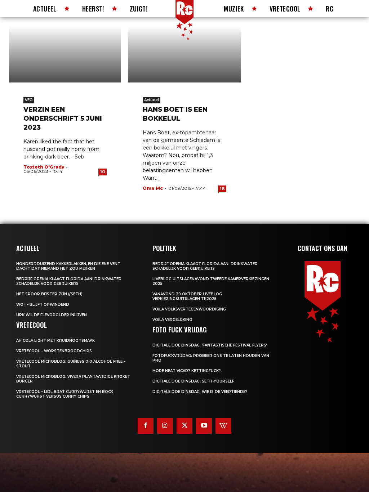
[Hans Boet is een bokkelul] (184, 54)
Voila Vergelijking (172, 319)
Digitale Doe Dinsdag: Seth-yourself (193, 381)
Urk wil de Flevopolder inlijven (51, 315)
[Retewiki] (223, 426)
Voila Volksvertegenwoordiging (189, 309)
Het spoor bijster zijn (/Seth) (49, 294)
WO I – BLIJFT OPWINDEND (42, 304)
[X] (184, 426)
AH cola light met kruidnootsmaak (55, 340)
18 (222, 188)
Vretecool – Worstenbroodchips (54, 351)
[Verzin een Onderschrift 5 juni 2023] (65, 54)
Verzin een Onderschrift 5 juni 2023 (62, 118)
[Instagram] (165, 426)
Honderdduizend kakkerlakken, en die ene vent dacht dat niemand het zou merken (68, 266)
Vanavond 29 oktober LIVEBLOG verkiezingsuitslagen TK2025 (187, 296)
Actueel (151, 100)
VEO (29, 100)
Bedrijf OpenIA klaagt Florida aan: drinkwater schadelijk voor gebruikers (68, 281)
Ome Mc (153, 188)
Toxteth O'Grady (43, 167)
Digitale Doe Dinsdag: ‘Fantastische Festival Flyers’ (209, 345)
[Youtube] (204, 426)
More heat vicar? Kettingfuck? (186, 370)
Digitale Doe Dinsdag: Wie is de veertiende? (200, 391)
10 (102, 171)
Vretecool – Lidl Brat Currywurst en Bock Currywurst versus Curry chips (64, 394)
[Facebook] (146, 426)
